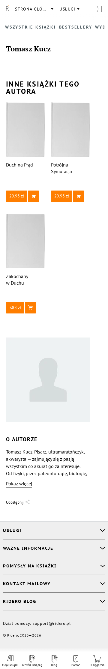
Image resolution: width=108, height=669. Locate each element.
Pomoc (75, 665)
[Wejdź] (99, 9)
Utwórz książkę (32, 665)
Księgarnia (97, 665)
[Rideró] (7, 9)
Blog (54, 665)
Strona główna (34, 9)
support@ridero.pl (52, 623)
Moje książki (10, 665)
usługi (67, 9)
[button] (25, 196)
